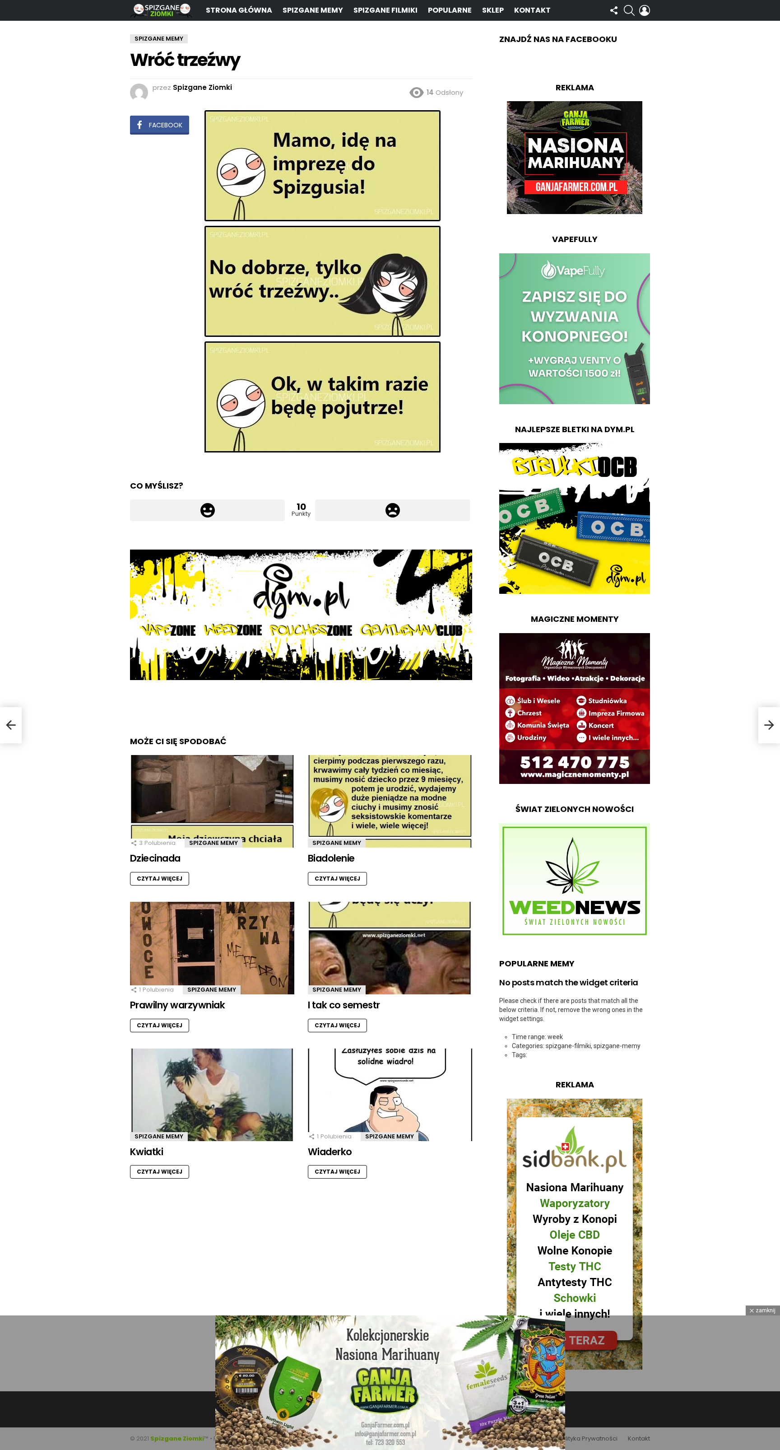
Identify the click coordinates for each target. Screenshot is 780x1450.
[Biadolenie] (390, 801)
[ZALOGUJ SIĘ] (644, 10)
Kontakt (532, 10)
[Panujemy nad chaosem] (11, 725)
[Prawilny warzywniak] (212, 948)
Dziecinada (155, 858)
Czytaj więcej (159, 878)
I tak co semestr (344, 1005)
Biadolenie (331, 858)
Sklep (493, 10)
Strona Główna (239, 10)
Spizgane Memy (313, 10)
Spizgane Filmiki (385, 10)
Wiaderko (330, 1151)
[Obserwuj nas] (613, 10)
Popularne (450, 10)
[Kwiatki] (212, 1095)
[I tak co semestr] (390, 948)
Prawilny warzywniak (177, 1005)
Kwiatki (146, 1151)
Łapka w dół (392, 510)
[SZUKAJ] (629, 10)
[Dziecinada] (212, 801)
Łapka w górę (207, 510)
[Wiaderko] (390, 1095)
